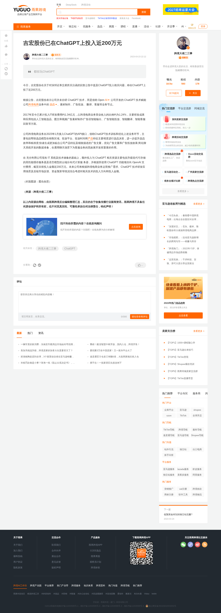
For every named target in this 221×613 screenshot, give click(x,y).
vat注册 (183, 489)
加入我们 (17, 550)
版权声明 (56, 567)
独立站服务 (169, 474)
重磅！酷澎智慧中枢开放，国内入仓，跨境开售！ (115, 344)
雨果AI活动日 (19, 594)
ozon (168, 415)
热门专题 (166, 442)
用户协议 (17, 562)
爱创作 (120, 594)
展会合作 (56, 556)
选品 (99, 26)
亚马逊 (183, 410)
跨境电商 (33, 104)
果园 (111, 26)
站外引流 (168, 449)
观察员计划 (95, 562)
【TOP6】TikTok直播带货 (180, 378)
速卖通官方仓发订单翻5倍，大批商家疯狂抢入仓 (114, 356)
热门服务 (166, 481)
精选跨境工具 (33, 594)
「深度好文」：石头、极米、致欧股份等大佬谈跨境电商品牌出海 (183, 228)
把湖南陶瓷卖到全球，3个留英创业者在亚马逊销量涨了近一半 (47, 356)
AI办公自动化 (83, 594)
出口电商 (197, 449)
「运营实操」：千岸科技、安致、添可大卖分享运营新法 (181, 261)
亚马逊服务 (169, 469)
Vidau (146, 594)
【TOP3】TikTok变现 (177, 357)
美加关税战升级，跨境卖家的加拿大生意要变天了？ (47, 350)
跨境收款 (197, 489)
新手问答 (168, 455)
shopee (197, 410)
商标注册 (168, 494)
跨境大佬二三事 (47, 248)
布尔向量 (138, 594)
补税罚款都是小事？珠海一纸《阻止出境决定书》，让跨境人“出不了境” (48, 362)
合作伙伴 (56, 550)
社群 (158, 26)
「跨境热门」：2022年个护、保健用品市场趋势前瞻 (183, 250)
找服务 (87, 26)
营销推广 (168, 489)
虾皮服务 (197, 469)
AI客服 (72, 594)
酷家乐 (129, 594)
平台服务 (166, 462)
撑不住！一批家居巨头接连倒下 (106, 362)
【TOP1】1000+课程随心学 (181, 342)
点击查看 (183, 315)
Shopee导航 (197, 435)
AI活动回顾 (110, 594)
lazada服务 (183, 469)
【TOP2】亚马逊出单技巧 (180, 350)
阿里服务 (197, 474)
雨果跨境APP (95, 545)
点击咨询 (135, 226)
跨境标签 (95, 567)
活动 (146, 26)
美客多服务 (183, 474)
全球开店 (197, 415)
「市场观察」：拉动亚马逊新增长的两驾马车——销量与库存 (183, 239)
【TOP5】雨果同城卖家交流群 (182, 371)
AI (182, 26)
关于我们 (17, 545)
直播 (134, 26)
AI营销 (64, 594)
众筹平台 (168, 410)
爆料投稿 (17, 556)
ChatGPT (69, 248)
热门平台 (166, 402)
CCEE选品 (95, 550)
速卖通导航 (169, 435)
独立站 (73, 26)
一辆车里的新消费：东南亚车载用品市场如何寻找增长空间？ (48, 344)
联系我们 (56, 545)
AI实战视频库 (97, 594)
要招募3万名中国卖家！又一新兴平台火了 (111, 350)
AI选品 (56, 594)
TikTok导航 (168, 429)
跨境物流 (197, 494)
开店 (59, 26)
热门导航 (166, 422)
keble (154, 594)
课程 (123, 26)
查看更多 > (198, 203)
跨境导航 (183, 429)
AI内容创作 (46, 594)
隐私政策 (17, 567)
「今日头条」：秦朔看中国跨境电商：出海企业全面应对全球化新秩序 (183, 217)
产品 (90, 138)
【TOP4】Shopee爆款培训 (180, 364)
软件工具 (183, 494)
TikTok (183, 415)
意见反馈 (56, 562)
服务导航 (197, 429)
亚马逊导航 (183, 435)
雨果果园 (95, 556)
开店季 (171, 26)
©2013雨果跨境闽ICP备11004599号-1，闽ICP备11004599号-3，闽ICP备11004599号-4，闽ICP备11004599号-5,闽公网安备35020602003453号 (110, 606)
